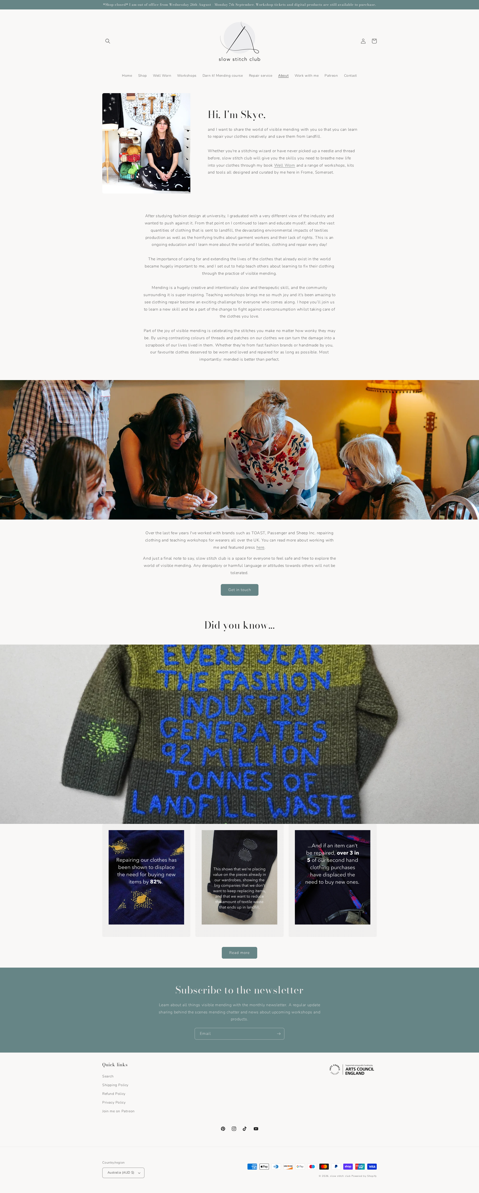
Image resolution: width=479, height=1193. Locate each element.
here (260, 547)
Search (108, 1076)
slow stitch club (340, 1176)
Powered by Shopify (364, 1176)
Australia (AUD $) (121, 1172)
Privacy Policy (113, 1102)
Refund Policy (113, 1093)
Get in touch (239, 589)
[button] (107, 41)
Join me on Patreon (118, 1111)
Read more (239, 952)
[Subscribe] (278, 1034)
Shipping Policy (115, 1085)
